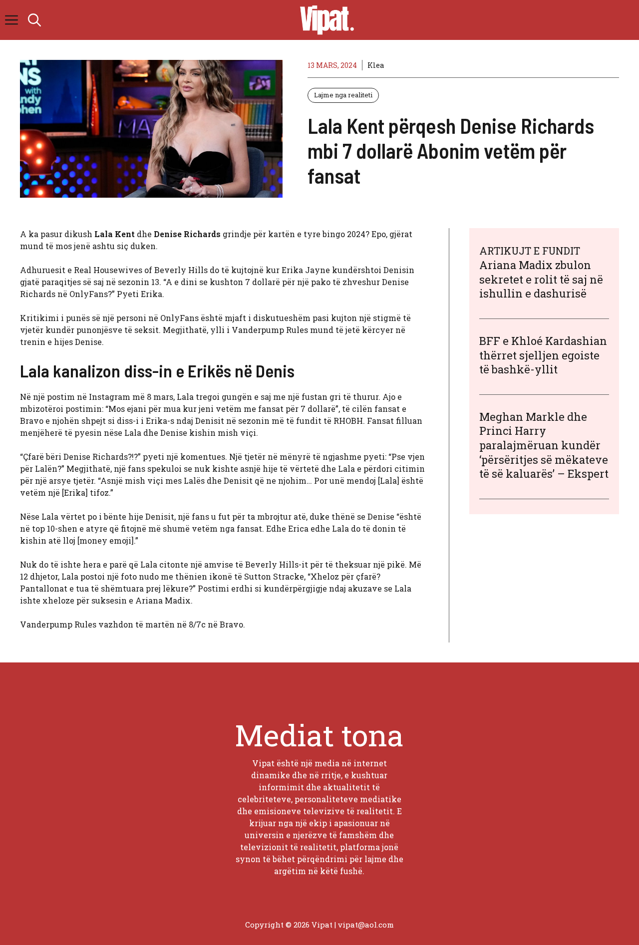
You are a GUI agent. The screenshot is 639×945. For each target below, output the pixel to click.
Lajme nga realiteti (343, 94)
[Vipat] (324, 20)
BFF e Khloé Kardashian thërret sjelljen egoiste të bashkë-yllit (543, 354)
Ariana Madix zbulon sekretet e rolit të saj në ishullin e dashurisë (541, 279)
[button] (34, 20)
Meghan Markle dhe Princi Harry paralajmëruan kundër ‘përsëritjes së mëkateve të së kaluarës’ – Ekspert (544, 444)
